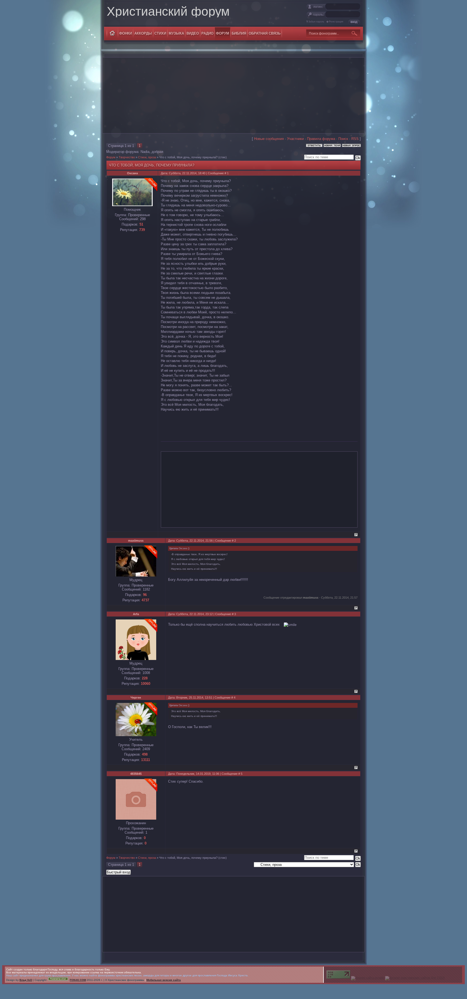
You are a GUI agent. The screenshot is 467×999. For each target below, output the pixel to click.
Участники (295, 139)
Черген (136, 697)
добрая (157, 152)
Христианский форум (168, 11)
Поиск (343, 139)
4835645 (136, 773)
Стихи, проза (147, 157)
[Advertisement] (233, 95)
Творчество (127, 157)
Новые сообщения (269, 139)
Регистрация (336, 21)
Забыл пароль (316, 21)
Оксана (132, 173)
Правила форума (321, 139)
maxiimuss (136, 540)
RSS (355, 139)
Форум (110, 157)
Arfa (136, 614)
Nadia (145, 152)
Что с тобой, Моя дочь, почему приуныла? (188, 157)
